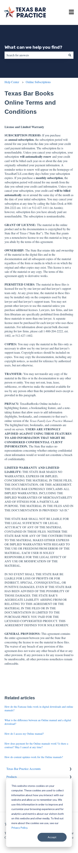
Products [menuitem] (11, 777)
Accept (52, 837)
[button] (70, 769)
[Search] (69, 55)
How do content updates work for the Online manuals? (34, 757)
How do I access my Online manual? (24, 733)
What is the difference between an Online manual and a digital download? (38, 722)
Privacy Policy (19, 827)
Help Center (12, 82)
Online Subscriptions (38, 82)
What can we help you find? (33, 47)
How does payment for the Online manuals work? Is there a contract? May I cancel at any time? (36, 745)
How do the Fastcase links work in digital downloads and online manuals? (39, 708)
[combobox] (35, 55)
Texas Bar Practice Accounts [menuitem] (23, 769)
